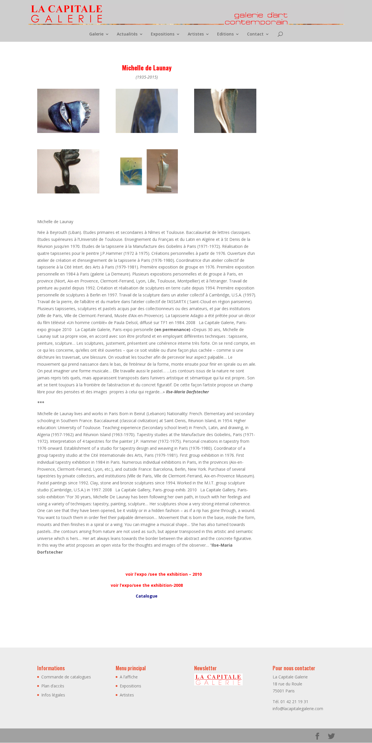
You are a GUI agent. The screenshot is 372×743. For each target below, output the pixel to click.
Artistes (196, 34)
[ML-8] (68, 133)
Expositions (162, 34)
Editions (225, 34)
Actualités (127, 34)
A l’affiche (129, 677)
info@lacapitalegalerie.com (298, 708)
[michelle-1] (68, 193)
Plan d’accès (52, 686)
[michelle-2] (225, 133)
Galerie (96, 34)
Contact (255, 34)
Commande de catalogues (66, 677)
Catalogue (147, 596)
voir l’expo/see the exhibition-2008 (147, 585)
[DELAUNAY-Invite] (147, 193)
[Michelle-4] (147, 133)
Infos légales (53, 695)
